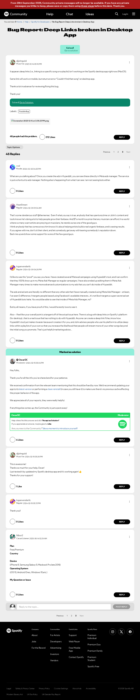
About (35, 635)
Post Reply (121, 606)
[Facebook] (130, 631)
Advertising (55, 647)
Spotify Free (93, 666)
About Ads (76, 688)
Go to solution (71, 50)
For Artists (55, 635)
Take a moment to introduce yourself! (60, 428)
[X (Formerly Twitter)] (121, 631)
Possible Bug (24, 111)
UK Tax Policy (32, 694)
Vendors (54, 660)
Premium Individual (92, 637)
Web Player (74, 641)
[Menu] (133, 14)
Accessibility (91, 688)
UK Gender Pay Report (51, 694)
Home (19, 21)
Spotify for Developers (40, 21)
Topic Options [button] (13, 147)
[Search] (116, 14)
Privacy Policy (44, 688)
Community (18, 14)
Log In (125, 13)
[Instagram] (112, 631)
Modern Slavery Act (15, 694)
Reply (122, 137)
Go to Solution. (26, 102)
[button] (129, 62)
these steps (87, 5)
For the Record (39, 647)
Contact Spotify (76, 657)
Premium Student (92, 659)
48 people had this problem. (23, 136)
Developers (56, 641)
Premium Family (95, 650)
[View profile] (12, 62)
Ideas (90, 14)
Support (73, 635)
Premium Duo (94, 644)
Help (49, 14)
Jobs (34, 641)
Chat (69, 14)
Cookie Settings (61, 688)
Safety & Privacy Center (25, 688)
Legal (9, 688)
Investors (54, 654)
